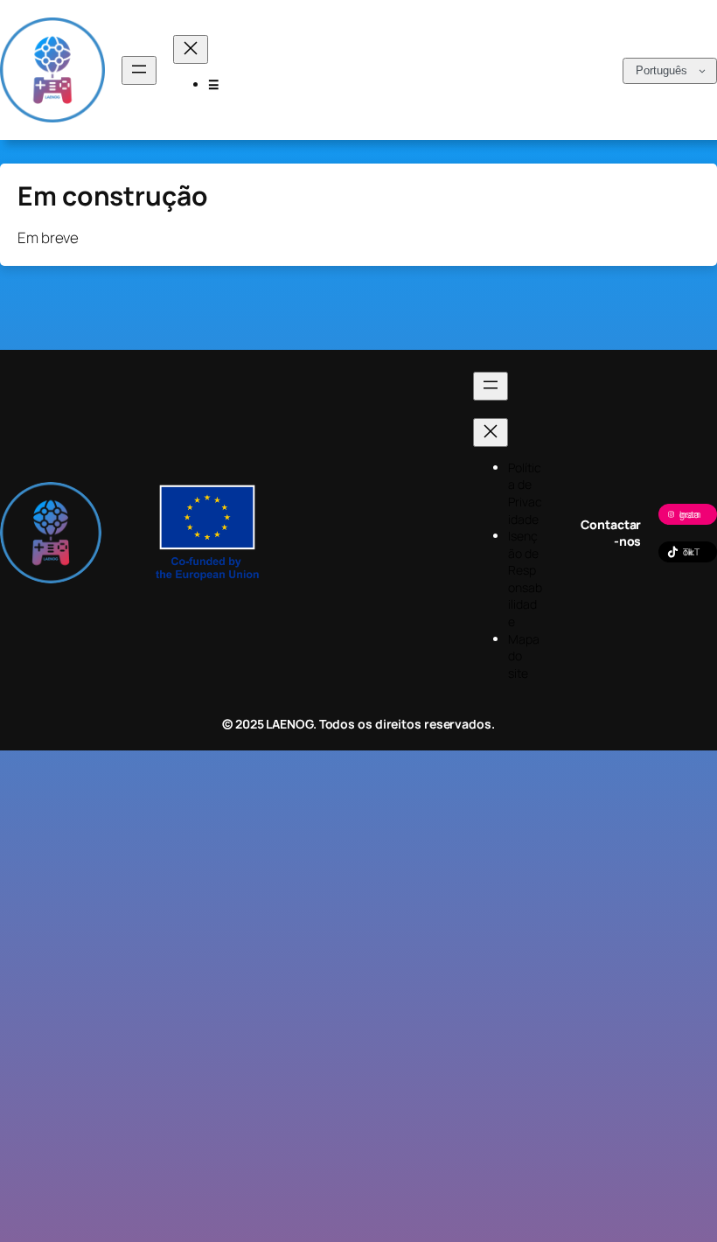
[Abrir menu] (139, 70)
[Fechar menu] (190, 49)
